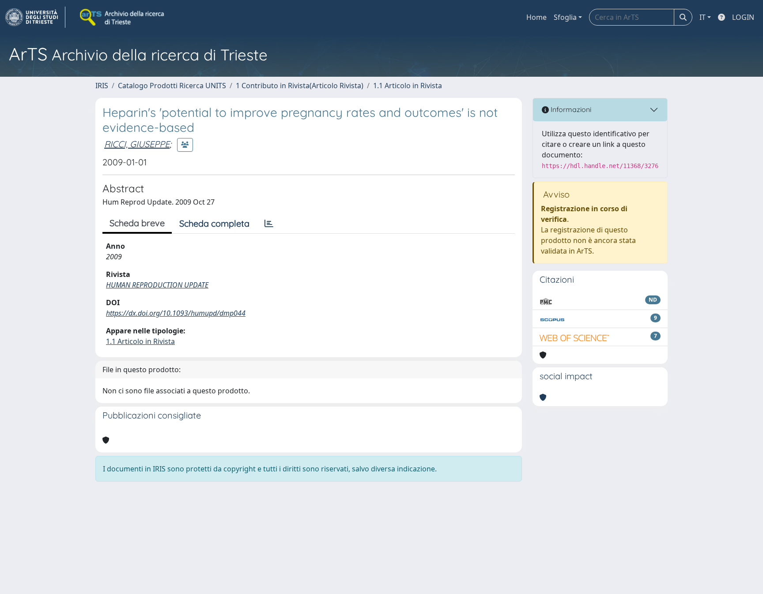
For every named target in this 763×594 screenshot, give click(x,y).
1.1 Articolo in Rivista (407, 85)
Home (536, 17)
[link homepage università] (122, 17)
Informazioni (570, 109)
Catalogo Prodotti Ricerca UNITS (172, 85)
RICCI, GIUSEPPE (137, 143)
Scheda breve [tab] (137, 222)
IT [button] (702, 17)
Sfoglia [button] (565, 17)
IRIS (101, 85)
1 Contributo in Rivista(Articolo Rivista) (299, 85)
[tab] (269, 223)
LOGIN (743, 17)
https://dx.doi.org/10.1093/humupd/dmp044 (176, 313)
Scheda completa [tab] (214, 223)
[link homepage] (35, 17)
